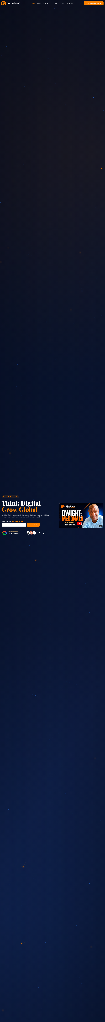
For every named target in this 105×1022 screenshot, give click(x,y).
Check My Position (33, 524)
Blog (63, 3)
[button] (47, 3)
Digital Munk (14, 3)
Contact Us (70, 3)
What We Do (46, 3)
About (39, 3)
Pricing (56, 3)
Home (33, 3)
